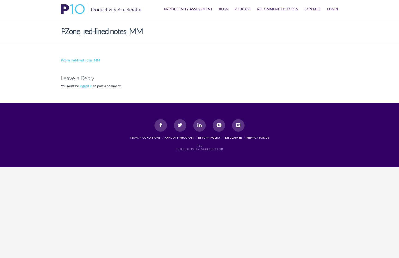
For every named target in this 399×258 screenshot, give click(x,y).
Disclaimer (233, 138)
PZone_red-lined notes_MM (80, 60)
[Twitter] (180, 125)
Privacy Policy (257, 138)
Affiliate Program (179, 138)
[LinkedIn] (199, 125)
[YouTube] (219, 125)
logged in (86, 86)
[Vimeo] (238, 125)
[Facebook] (160, 125)
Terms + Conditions (145, 138)
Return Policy (209, 138)
